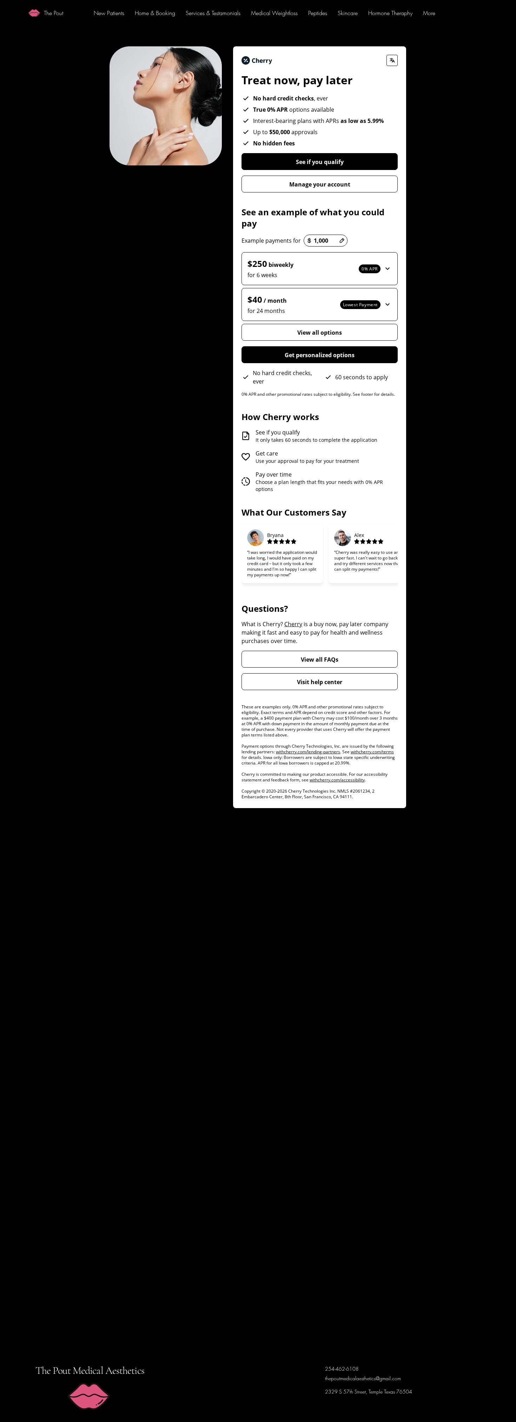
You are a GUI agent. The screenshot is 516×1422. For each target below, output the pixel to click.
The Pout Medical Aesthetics (89, 1370)
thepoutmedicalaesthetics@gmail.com (363, 1378)
